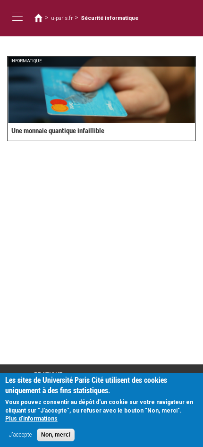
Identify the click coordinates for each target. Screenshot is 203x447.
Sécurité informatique (109, 18)
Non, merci (55, 434)
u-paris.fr (62, 18)
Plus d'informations (31, 418)
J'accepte (20, 434)
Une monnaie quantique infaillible (57, 131)
